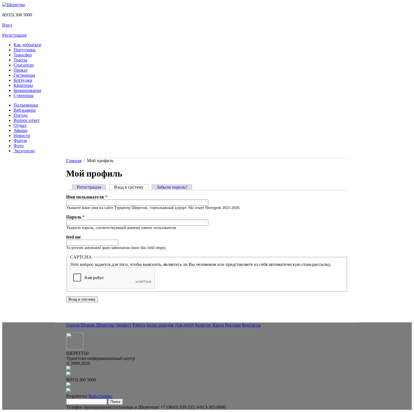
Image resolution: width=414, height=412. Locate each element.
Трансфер (23, 54)
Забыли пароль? (172, 187)
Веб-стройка (100, 396)
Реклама (233, 325)
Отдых (20, 125)
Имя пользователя (86, 197)
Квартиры (23, 85)
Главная (73, 160)
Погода (21, 115)
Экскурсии (24, 150)
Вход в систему (131, 187)
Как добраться (27, 44)
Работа (139, 325)
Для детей (184, 325)
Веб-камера (24, 110)
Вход (7, 25)
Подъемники (26, 105)
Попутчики (24, 49)
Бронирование (27, 90)
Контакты (251, 325)
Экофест (123, 325)
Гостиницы (24, 75)
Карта (218, 325)
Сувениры (24, 95)
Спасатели (24, 65)
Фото (19, 145)
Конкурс (203, 325)
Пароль (75, 217)
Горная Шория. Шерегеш (90, 325)
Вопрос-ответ (27, 120)
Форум (20, 140)
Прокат (21, 70)
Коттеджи (23, 80)
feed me (73, 237)
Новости (22, 135)
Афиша (20, 130)
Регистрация (14, 35)
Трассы (20, 60)
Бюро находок (160, 325)
